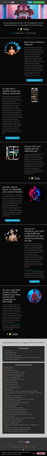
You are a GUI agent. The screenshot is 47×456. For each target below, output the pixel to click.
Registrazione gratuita (39, 2)
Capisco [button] (41, 453)
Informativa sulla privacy (25, 445)
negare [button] (34, 453)
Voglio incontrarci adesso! (12, 220)
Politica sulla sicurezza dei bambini (19, 447)
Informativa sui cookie (37, 445)
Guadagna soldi (34, 281)
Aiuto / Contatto (32, 447)
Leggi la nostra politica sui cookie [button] (14, 454)
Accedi (30, 2)
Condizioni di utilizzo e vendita (11, 445)
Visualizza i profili (12, 138)
